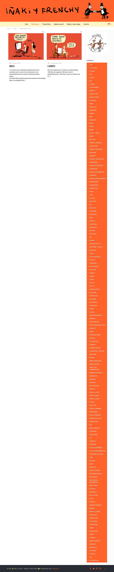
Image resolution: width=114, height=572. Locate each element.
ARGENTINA (93, 110)
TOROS (91, 528)
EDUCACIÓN (93, 214)
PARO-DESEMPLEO (95, 415)
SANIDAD (92, 502)
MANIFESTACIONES (95, 361)
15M (90, 74)
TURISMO (92, 537)
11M (90, 64)
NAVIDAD (92, 389)
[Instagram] (100, 568)
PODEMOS (92, 444)
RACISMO (92, 460)
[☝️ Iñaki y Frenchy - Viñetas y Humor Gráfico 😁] (57, 11)
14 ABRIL (92, 71)
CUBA (91, 195)
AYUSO (91, 123)
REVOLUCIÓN (93, 495)
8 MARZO (92, 90)
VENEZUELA (93, 547)
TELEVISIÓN (93, 521)
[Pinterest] (97, 568)
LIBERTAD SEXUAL (95, 348)
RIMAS (12, 66)
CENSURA (92, 156)
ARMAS (91, 113)
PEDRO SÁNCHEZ (94, 428)
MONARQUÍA (93, 376)
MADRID (92, 357)
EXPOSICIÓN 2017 (95, 244)
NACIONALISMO (94, 386)
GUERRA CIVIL (93, 296)
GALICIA (91, 286)
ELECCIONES (93, 224)
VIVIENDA (92, 554)
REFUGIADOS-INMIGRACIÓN (93, 481)
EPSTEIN (92, 230)
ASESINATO (92, 120)
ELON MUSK (93, 227)
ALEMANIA (92, 100)
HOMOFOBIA (93, 305)
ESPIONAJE (93, 234)
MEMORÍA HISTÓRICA (96, 373)
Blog (15, 28)
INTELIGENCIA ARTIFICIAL (97, 325)
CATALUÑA (92, 152)
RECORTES (92, 467)
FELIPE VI (92, 260)
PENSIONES (93, 431)
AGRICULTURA (93, 94)
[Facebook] (90, 568)
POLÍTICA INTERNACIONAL (97, 451)
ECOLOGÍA (92, 208)
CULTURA (92, 198)
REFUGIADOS (93, 477)
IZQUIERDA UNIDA (94, 335)
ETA (90, 237)
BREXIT (91, 136)
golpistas (92, 292)
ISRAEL (91, 331)
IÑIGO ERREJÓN (94, 322)
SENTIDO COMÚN (94, 511)
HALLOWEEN (93, 302)
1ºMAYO (91, 77)
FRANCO (92, 276)
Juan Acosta (55, 568)
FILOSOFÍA (92, 270)
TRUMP (91, 534)
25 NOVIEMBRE (94, 87)
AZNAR (91, 126)
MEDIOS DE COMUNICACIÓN (94, 368)
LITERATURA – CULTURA (96, 351)
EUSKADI (92, 240)
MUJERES (92, 382)
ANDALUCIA (93, 107)
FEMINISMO (93, 263)
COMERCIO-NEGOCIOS (96, 165)
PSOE (91, 457)
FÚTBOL (91, 279)
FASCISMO (92, 250)
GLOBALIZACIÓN (94, 289)
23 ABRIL (92, 84)
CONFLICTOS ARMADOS (96, 172)
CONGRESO (92, 175)
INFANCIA (92, 318)
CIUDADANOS (93, 162)
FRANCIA (92, 273)
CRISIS (91, 191)
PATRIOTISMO (93, 421)
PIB (90, 438)
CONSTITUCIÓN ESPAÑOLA (97, 178)
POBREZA (92, 441)
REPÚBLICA (92, 492)
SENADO (92, 508)
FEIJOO (91, 253)
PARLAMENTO (93, 412)
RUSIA (91, 498)
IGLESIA (91, 312)
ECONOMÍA (92, 211)
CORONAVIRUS (93, 185)
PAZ (90, 425)
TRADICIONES (93, 531)
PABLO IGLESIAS (94, 399)
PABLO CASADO (94, 395)
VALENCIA (92, 544)
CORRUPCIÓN (93, 188)
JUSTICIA (92, 338)
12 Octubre (93, 68)
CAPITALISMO (93, 146)
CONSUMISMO (93, 182)
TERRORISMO (93, 524)
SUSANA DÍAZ (93, 518)
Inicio (8, 28)
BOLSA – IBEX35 (94, 133)
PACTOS (91, 402)
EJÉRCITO (92, 221)
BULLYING (92, 139)
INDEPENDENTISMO (95, 315)
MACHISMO (93, 354)
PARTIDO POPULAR (95, 418)
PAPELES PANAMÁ (95, 408)
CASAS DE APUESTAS (95, 149)
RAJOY (91, 464)
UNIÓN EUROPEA (94, 541)
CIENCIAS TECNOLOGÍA (96, 159)
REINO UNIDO (93, 485)
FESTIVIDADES (93, 266)
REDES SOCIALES (94, 470)
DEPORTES (92, 201)
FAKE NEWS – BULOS (95, 247)
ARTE (91, 117)
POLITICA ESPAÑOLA (95, 447)
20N (90, 81)
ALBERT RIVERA (94, 97)
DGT (90, 204)
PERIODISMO (93, 434)
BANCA (91, 130)
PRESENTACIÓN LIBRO (96, 454)
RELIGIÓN (92, 489)
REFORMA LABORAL (95, 473)
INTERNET (92, 328)
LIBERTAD (92, 344)
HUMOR (91, 309)
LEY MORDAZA (93, 341)
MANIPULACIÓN (94, 364)
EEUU (91, 217)
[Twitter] (93, 568)
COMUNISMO (93, 169)
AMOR (91, 104)
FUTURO (91, 283)
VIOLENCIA (92, 550)
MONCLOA (92, 379)
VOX (90, 557)
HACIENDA (92, 299)
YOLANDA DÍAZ (94, 560)
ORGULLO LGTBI (94, 392)
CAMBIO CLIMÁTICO (95, 143)
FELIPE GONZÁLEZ (95, 257)
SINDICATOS (93, 515)
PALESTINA (92, 405)
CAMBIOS (51, 66)
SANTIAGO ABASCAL (95, 505)
